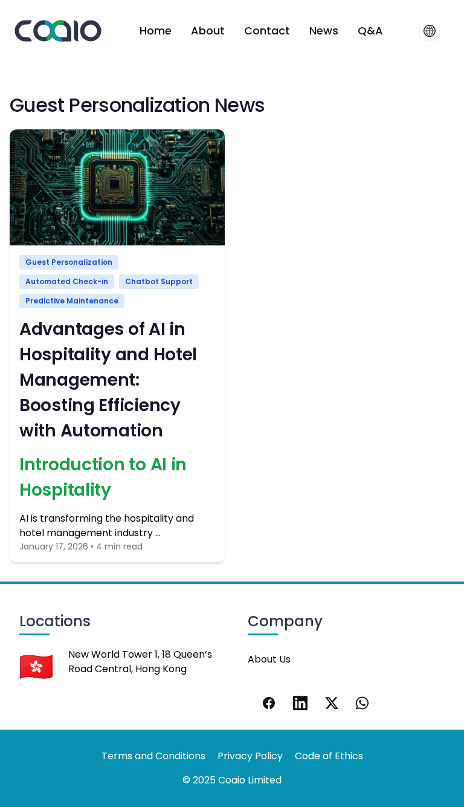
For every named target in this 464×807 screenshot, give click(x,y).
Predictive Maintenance (71, 301)
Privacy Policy (250, 756)
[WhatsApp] (363, 703)
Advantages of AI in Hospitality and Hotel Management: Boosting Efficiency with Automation (108, 379)
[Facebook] (269, 703)
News (323, 30)
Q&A (370, 30)
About (208, 30)
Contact (267, 30)
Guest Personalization (68, 262)
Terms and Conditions (153, 756)
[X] (332, 703)
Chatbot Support (159, 281)
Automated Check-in (66, 281)
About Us (269, 659)
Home (156, 30)
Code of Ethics (329, 756)
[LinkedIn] (300, 703)
